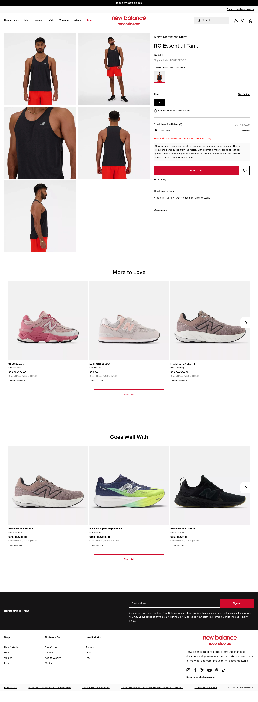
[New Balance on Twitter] (202, 670)
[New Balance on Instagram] (188, 670)
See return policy (203, 138)
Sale (140, 2)
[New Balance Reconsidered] (129, 20)
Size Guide (244, 94)
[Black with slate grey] (159, 77)
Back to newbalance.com (240, 9)
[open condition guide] (181, 124)
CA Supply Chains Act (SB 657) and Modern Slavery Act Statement (152, 687)
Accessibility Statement (206, 687)
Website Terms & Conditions (96, 687)
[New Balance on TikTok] (223, 670)
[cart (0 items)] (250, 20)
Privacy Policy (10, 687)
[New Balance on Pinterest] (216, 670)
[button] (202, 130)
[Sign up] (236, 20)
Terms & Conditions (223, 616)
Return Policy (160, 179)
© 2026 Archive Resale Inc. (241, 687)
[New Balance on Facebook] (195, 670)
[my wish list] (243, 20)
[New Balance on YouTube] (209, 670)
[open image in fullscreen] (40, 69)
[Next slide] (246, 322)
